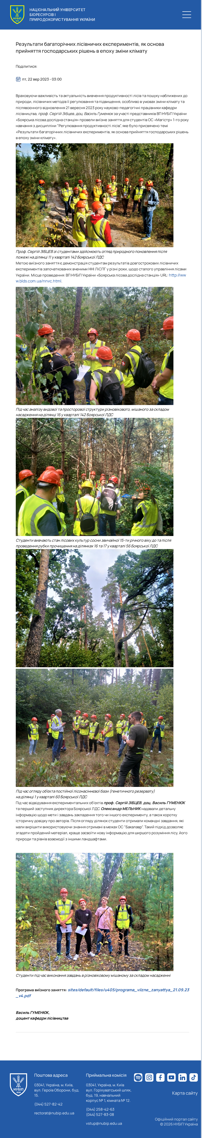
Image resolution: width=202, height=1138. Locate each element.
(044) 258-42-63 (100, 1109)
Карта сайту (185, 1093)
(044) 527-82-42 (48, 1104)
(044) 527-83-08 (100, 1114)
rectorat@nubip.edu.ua (54, 1113)
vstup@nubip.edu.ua (104, 1123)
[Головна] (18, 1084)
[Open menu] (186, 14)
